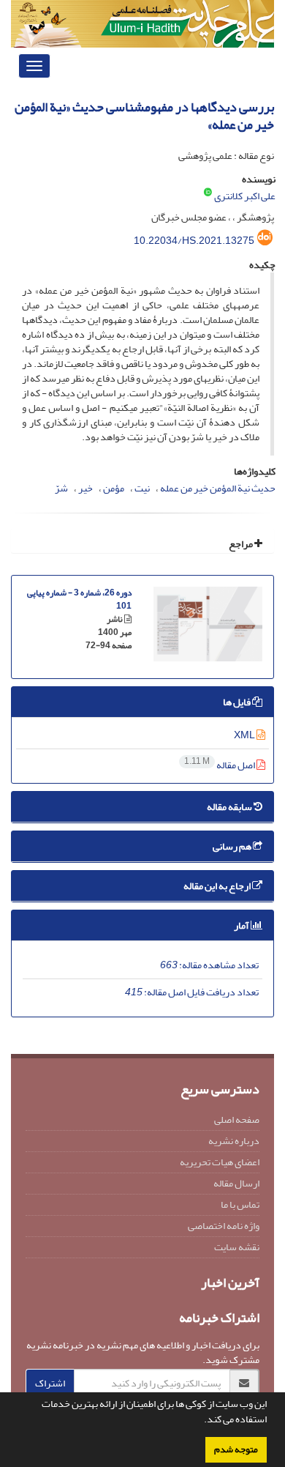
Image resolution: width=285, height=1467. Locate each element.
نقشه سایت (236, 1247)
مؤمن (113, 488)
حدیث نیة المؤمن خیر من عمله (218, 488)
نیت (142, 488)
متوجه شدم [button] (236, 1449)
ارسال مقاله (236, 1183)
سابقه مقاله (230, 807)
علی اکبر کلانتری (245, 196)
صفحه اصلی (236, 1119)
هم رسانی (233, 846)
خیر (85, 488)
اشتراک (50, 1383)
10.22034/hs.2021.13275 (194, 240)
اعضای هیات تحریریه (219, 1162)
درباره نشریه (233, 1141)
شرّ (61, 488)
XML (245, 735)
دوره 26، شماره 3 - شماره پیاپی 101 (79, 599)
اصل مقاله (220, 765)
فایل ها (237, 702)
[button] (200, 1421)
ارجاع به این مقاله (217, 886)
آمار (242, 925)
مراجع (241, 544)
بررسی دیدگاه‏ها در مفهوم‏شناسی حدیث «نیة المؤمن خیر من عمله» (144, 116)
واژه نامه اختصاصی (223, 1226)
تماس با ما (240, 1204)
